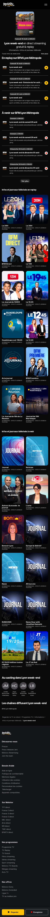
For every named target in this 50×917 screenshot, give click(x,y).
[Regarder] (46, 68)
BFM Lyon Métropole (9, 709)
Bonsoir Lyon (7, 546)
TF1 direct (6, 807)
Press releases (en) (10, 749)
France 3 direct (8, 813)
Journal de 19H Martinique (32, 417)
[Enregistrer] (46, 123)
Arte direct (6, 823)
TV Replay (6, 850)
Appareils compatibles (11, 792)
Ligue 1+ (5, 893)
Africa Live (30, 584)
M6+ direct (6, 820)
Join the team (7, 756)
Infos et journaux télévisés (30, 50)
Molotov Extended (9, 890)
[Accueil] (9, 4)
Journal (5, 467)
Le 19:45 (29, 302)
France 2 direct (8, 810)
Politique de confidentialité (12, 774)
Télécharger (6, 789)
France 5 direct (8, 817)
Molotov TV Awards (10, 866)
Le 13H (29, 264)
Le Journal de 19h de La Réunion (12, 417)
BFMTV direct (7, 832)
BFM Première (32, 378)
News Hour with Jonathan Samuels (34, 623)
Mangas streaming (9, 869)
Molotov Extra (7, 887)
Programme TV (8, 847)
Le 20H (5, 226)
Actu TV (5, 872)
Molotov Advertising (10, 753)
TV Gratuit (6, 853)
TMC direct (6, 829)
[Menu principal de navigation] (45, 4)
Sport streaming (8, 863)
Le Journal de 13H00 (11, 302)
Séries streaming (8, 859)
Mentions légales (8, 777)
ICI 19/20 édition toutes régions (12, 663)
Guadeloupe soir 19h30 (12, 340)
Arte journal (7, 378)
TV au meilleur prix (9, 896)
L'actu (28, 506)
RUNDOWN (6, 622)
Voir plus (44, 54)
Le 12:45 (29, 340)
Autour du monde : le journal (11, 507)
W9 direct (6, 826)
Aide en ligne (7, 771)
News (4, 584)
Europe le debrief (33, 546)
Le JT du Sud (31, 662)
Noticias (29, 467)
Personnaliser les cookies (12, 786)
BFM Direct (7, 264)
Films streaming (8, 856)
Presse (5, 746)
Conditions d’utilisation (11, 783)
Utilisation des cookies (11, 780)
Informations (14, 50)
